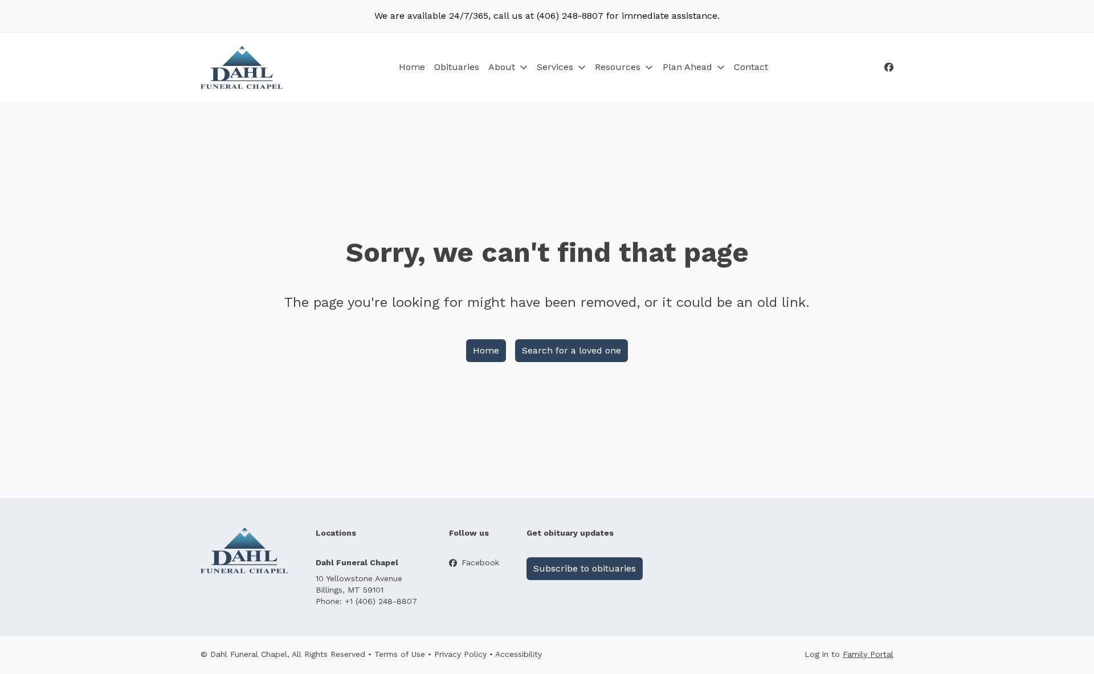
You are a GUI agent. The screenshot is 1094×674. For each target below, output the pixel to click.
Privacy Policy (460, 654)
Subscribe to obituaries (584, 568)
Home (412, 66)
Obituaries (456, 66)
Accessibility (518, 654)
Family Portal (868, 654)
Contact (751, 66)
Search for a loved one (571, 350)
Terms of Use (399, 654)
